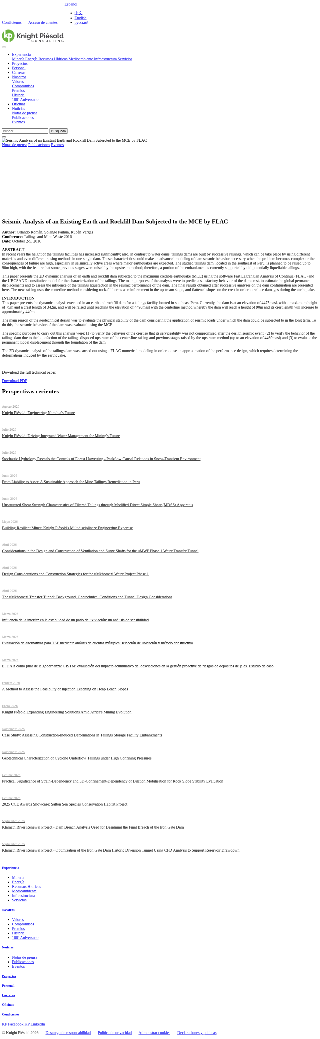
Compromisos (23, 86)
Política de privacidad (115, 1032)
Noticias (18, 108)
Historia (18, 95)
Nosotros (19, 77)
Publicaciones (23, 117)
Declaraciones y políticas (196, 1032)
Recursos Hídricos (53, 59)
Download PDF (14, 381)
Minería (18, 59)
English (80, 18)
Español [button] (70, 4)
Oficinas (18, 104)
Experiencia (21, 54)
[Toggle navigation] (4, 47)
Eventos (18, 122)
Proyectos (20, 63)
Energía (31, 59)
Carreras (18, 72)
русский (81, 22)
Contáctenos (12, 22)
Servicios (125, 59)
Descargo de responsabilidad (68, 1032)
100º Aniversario (25, 99)
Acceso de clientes (43, 22)
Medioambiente (81, 59)
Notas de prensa (24, 113)
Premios (18, 90)
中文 (78, 13)
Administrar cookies (154, 1032)
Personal (19, 68)
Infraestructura (106, 59)
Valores (18, 81)
